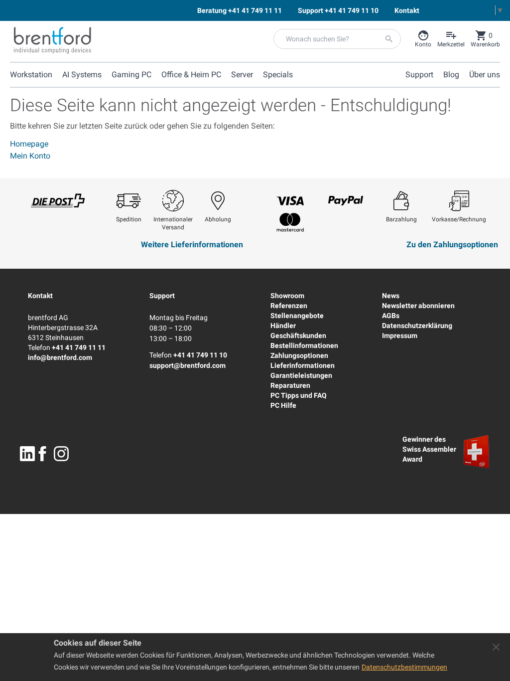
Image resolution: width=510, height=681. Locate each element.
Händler (283, 326)
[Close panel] (496, 647)
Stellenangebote (297, 316)
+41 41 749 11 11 (79, 347)
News (390, 296)
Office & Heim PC (191, 74)
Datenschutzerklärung (417, 326)
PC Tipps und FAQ (298, 395)
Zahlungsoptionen (299, 355)
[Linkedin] (27, 453)
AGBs (390, 316)
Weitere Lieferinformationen (192, 244)
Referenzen (288, 306)
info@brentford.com (60, 357)
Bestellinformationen (304, 345)
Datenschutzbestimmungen (404, 667)
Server (242, 74)
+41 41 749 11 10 (200, 355)
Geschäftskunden (298, 336)
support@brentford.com (187, 365)
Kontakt (40, 296)
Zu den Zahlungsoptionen (452, 244)
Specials (278, 74)
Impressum (399, 336)
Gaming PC (131, 74)
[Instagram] (61, 453)
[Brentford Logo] (52, 40)
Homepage (29, 144)
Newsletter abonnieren (418, 306)
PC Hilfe (283, 405)
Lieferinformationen (302, 365)
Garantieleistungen (301, 375)
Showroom (287, 296)
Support (162, 296)
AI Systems (82, 74)
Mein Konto (30, 156)
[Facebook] (42, 453)
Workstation (31, 74)
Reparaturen (290, 385)
